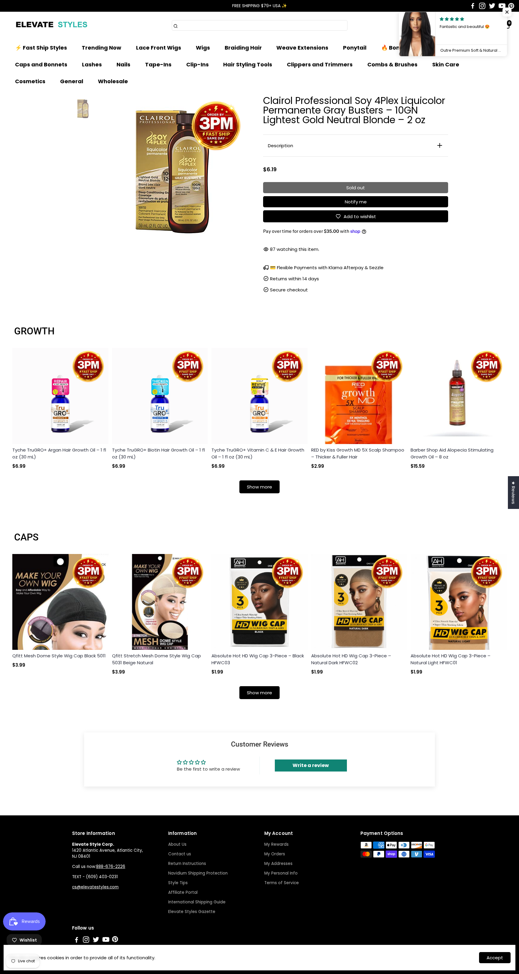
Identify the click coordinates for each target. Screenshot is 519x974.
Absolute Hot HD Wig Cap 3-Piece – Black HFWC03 (257, 659)
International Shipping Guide (197, 902)
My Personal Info (281, 873)
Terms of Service (281, 883)
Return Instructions (187, 863)
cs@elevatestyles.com (95, 887)
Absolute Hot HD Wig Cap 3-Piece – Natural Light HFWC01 (450, 659)
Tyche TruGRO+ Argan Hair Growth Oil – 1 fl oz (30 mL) (59, 453)
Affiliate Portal (183, 892)
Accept (495, 957)
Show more (259, 487)
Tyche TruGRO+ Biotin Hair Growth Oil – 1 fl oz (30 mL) (158, 453)
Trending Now (101, 47)
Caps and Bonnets (41, 64)
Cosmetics (30, 81)
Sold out (355, 187)
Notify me (356, 202)
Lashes (92, 64)
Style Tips (178, 883)
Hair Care (463, 47)
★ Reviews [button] (513, 492)
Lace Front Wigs (158, 47)
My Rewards (276, 844)
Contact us (179, 854)
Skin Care (445, 64)
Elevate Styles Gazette (191, 912)
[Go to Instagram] (482, 6)
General (71, 81)
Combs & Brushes (392, 64)
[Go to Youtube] (502, 6)
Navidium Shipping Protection (198, 873)
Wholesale (113, 81)
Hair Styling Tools (247, 64)
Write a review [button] (311, 765)
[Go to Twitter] (492, 6)
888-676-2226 (110, 866)
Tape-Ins (158, 64)
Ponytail (354, 47)
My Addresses (278, 863)
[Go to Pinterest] (511, 6)
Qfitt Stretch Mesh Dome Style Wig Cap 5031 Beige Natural (156, 659)
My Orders (274, 854)
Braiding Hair (243, 47)
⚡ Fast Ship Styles (41, 47)
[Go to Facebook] (472, 6)
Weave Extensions (302, 47)
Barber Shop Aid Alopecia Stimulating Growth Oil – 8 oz (452, 453)
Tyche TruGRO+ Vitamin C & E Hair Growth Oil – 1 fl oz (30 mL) (257, 453)
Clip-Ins (197, 64)
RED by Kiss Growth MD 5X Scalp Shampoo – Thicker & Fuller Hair (357, 453)
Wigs (203, 47)
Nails (123, 64)
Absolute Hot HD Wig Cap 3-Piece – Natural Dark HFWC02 (351, 659)
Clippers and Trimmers (320, 64)
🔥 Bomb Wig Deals (408, 47)
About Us (177, 844)
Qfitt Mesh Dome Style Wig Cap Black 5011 (59, 656)
